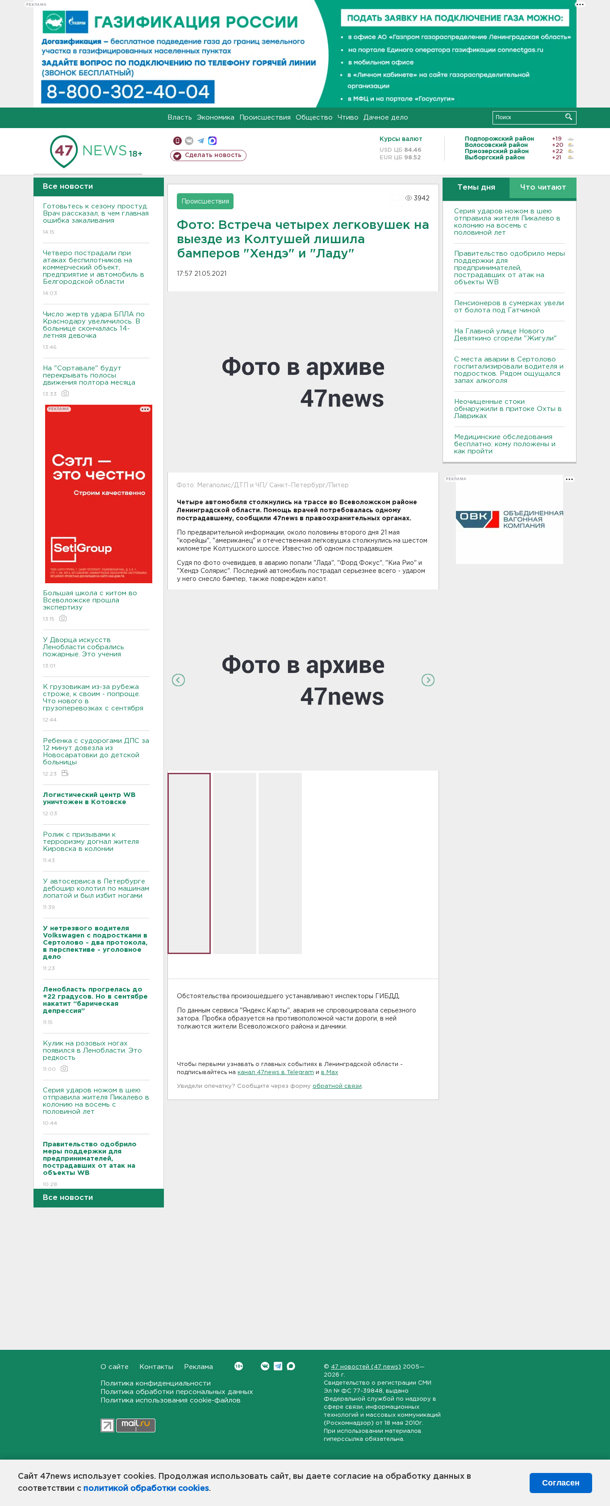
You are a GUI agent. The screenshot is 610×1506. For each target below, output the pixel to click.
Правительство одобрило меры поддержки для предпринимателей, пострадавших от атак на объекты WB (509, 268)
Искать (568, 116)
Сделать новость (213, 155)
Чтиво (348, 117)
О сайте (114, 1367)
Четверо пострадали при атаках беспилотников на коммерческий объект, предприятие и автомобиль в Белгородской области (93, 273)
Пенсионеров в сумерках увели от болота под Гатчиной (509, 306)
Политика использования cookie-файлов (170, 1400)
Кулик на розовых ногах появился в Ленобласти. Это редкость (92, 1056)
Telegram (278, 1366)
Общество (314, 117)
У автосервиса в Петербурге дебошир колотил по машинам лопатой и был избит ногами (96, 894)
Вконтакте (265, 1366)
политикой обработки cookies (146, 1488)
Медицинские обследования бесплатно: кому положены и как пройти (505, 444)
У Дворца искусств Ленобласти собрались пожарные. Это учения (83, 652)
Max (291, 1366)
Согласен (561, 1482)
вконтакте (189, 141)
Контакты (156, 1367)
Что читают (543, 187)
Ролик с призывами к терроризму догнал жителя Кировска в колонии (91, 847)
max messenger (212, 141)
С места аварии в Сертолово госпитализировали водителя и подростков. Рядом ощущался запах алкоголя (509, 370)
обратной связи (337, 1086)
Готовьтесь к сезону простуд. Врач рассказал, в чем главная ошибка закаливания (96, 219)
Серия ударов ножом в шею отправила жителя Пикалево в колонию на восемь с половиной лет (96, 1106)
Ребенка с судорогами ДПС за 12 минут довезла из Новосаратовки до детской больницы (96, 757)
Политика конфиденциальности (155, 1383)
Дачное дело (385, 117)
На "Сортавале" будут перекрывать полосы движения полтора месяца (89, 381)
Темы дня (476, 187)
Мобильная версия (177, 141)
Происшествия (265, 117)
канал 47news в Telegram (276, 1072)
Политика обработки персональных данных (176, 1392)
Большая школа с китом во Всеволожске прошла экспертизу (90, 606)
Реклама (198, 1367)
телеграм (200, 141)
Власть (179, 117)
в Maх (329, 1072)
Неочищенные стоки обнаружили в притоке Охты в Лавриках (508, 409)
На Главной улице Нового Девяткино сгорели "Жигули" (505, 334)
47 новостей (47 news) (366, 1367)
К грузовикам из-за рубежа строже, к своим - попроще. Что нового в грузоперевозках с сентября (93, 703)
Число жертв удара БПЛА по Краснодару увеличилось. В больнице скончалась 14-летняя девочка (94, 330)
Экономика (215, 117)
